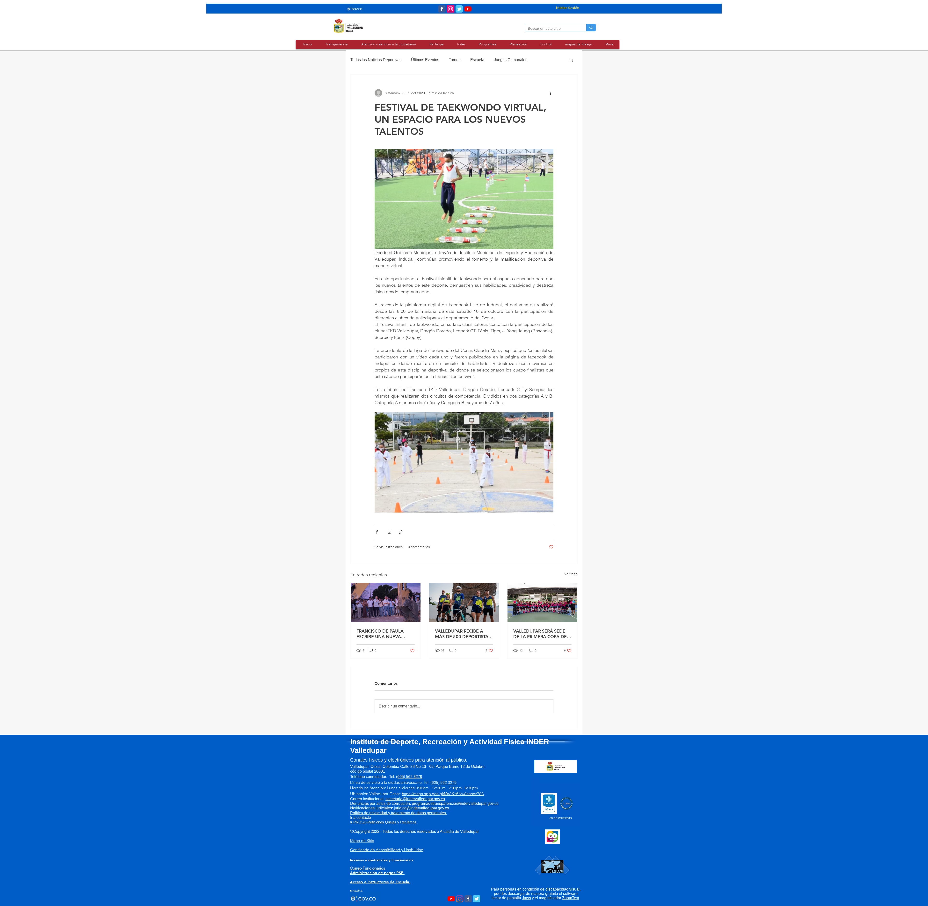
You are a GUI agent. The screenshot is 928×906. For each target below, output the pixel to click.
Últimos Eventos (425, 60)
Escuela (477, 60)
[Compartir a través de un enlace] (400, 532)
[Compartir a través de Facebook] (377, 532)
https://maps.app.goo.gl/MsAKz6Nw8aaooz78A (443, 793)
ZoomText (570, 898)
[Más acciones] (550, 93)
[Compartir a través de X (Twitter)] (388, 532)
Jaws (526, 898)
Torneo (455, 60)
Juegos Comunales (510, 60)
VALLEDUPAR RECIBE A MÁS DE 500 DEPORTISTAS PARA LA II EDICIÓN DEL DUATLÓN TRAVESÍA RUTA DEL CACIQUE (463, 633)
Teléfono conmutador (368, 777)
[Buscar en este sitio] (591, 27)
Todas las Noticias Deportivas (375, 60)
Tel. (405, 777)
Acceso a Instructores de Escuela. (380, 882)
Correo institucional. (394, 799)
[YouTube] (467, 9)
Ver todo (571, 574)
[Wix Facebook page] (441, 9)
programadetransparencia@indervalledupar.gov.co (455, 803)
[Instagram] (459, 898)
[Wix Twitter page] (459, 9)
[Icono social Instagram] (450, 9)
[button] (388, 44)
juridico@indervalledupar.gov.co (421, 808)
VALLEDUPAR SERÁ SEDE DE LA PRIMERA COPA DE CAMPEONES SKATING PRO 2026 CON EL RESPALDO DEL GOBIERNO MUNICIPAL (542, 633)
